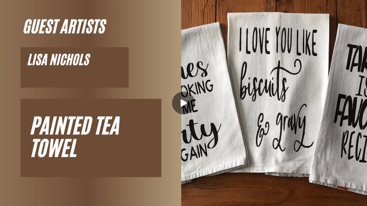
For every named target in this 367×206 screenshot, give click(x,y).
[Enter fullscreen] (359, 198)
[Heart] (183, 198)
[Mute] (54, 198)
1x (347, 196)
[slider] (183, 189)
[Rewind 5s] (19, 198)
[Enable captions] (324, 198)
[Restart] (8, 198)
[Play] (31, 198)
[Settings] (336, 198)
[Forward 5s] (42, 198)
